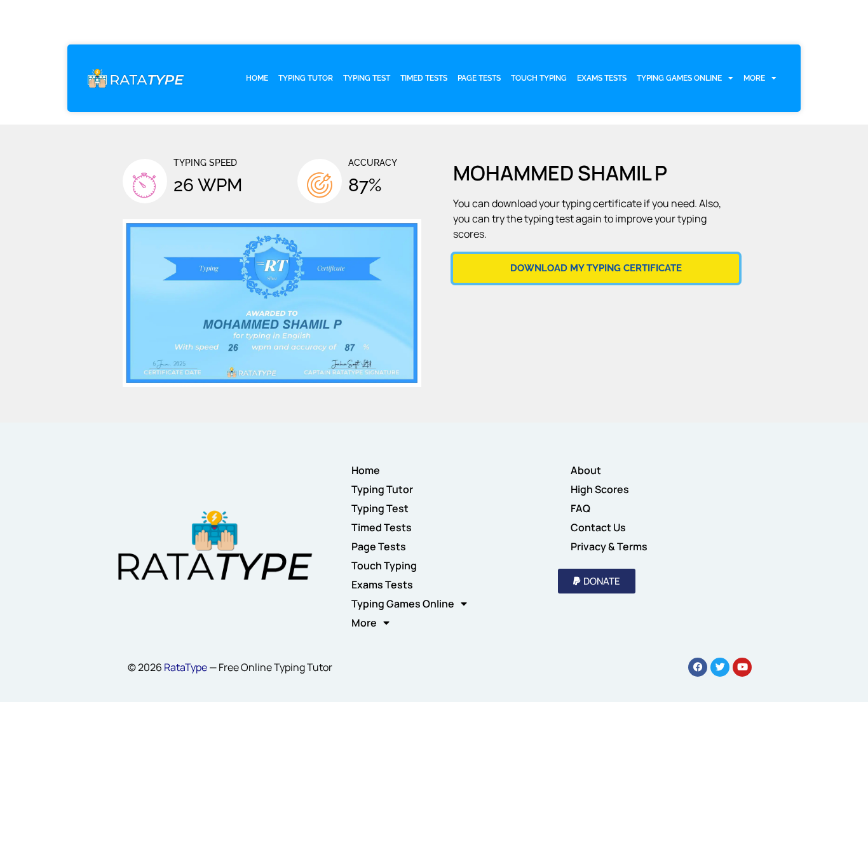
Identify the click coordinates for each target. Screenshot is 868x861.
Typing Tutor (305, 78)
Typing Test (366, 78)
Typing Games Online (679, 78)
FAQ (580, 508)
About (586, 470)
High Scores (600, 489)
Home (257, 78)
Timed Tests (423, 78)
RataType (185, 667)
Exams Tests (602, 78)
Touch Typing (539, 78)
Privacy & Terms (609, 546)
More (754, 78)
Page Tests (479, 78)
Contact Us (598, 527)
